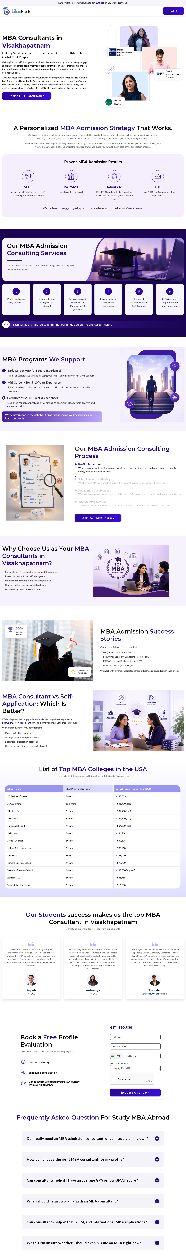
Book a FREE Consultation (26, 95)
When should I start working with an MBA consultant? (72, 1201)
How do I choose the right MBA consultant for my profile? (75, 1159)
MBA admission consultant (16, 722)
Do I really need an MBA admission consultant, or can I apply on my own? (87, 1138)
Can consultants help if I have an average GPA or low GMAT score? (82, 1180)
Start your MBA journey (98, 518)
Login (173, 10)
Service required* (119, 1063)
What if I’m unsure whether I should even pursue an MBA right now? (84, 1243)
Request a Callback (135, 1092)
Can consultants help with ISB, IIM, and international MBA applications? (87, 1222)
